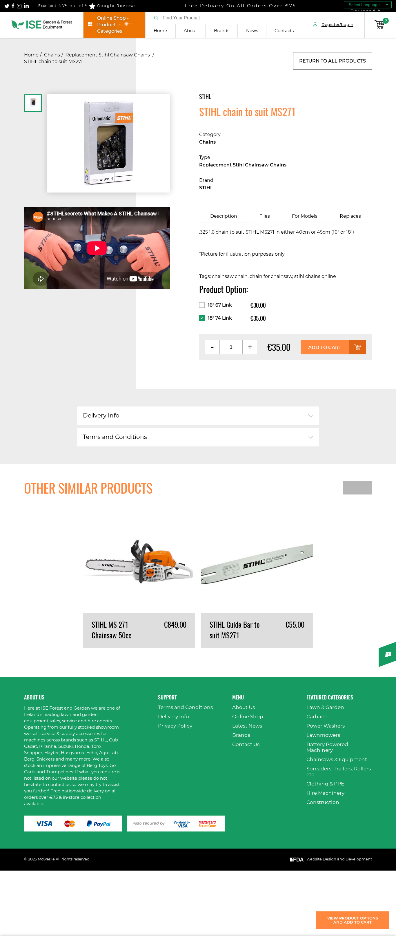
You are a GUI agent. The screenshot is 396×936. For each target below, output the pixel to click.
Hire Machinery (325, 793)
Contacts (284, 31)
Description (223, 216)
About (190, 31)
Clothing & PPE (325, 783)
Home (160, 31)
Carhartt (316, 716)
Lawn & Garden (325, 707)
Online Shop (247, 716)
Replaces (350, 216)
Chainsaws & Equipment (336, 759)
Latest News (247, 725)
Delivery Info (101, 416)
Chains (52, 55)
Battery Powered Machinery (327, 747)
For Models (304, 216)
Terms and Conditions (115, 437)
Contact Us (245, 744)
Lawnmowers (323, 735)
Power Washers (325, 725)
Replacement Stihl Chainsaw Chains (108, 55)
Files (264, 216)
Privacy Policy (175, 725)
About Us (243, 707)
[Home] (41, 25)
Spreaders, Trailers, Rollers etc (338, 771)
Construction (322, 802)
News (252, 31)
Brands (221, 31)
